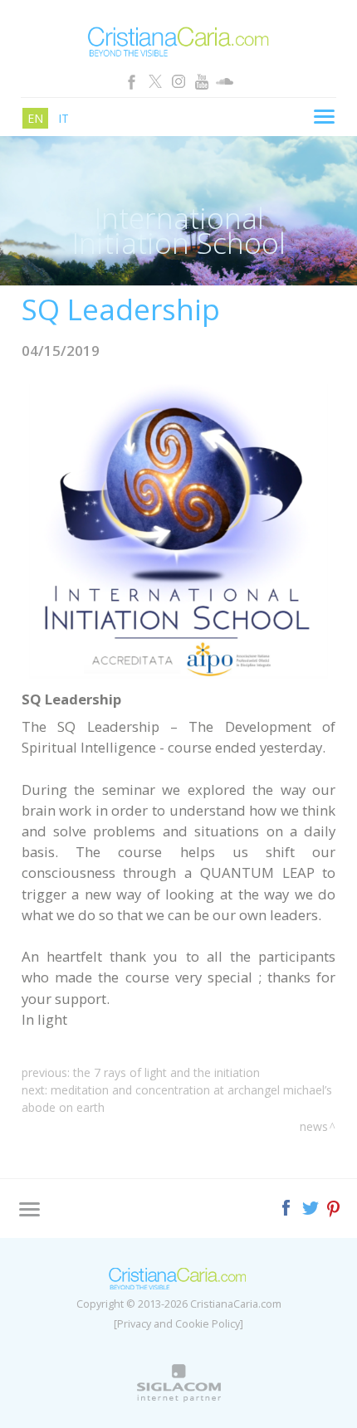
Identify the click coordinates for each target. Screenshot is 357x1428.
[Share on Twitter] (312, 1206)
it (63, 118)
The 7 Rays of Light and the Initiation (166, 1072)
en (35, 118)
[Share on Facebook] (288, 1206)
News (314, 1126)
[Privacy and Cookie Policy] (178, 1324)
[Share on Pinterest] (334, 1206)
